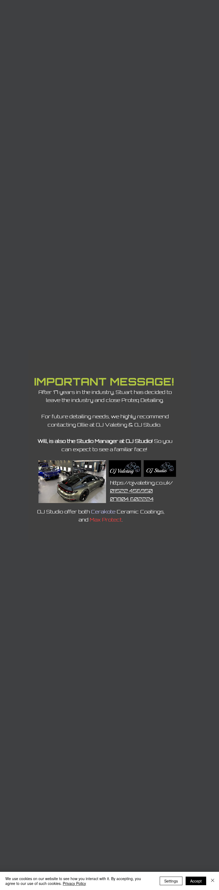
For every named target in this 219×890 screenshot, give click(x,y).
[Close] (212, 881)
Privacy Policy (74, 883)
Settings (171, 881)
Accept (196, 881)
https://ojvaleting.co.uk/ (141, 482)
